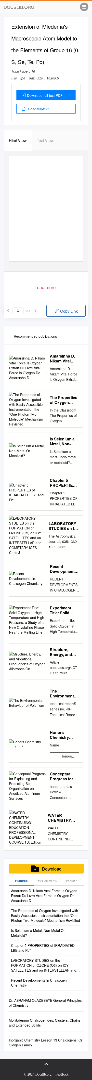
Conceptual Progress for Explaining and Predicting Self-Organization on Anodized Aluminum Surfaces (64, 776)
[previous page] (8, 310)
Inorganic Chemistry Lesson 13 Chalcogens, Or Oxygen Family (45, 1042)
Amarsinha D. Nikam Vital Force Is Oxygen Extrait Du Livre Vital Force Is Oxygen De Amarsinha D (63, 358)
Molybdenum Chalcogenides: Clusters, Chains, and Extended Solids (45, 1023)
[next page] (35, 310)
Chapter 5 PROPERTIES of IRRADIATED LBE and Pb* (64, 483)
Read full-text (38, 108)
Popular (71, 881)
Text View (45, 140)
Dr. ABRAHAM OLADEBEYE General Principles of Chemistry (45, 1003)
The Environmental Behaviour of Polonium (63, 693)
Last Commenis (46, 881)
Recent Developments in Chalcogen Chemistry (63, 569)
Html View (18, 140)
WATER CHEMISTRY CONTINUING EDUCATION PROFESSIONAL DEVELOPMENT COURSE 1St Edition (63, 818)
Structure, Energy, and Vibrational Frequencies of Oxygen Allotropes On (64, 652)
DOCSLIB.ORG (19, 7)
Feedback (61, 1074)
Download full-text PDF (45, 95)
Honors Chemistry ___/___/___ (61, 735)
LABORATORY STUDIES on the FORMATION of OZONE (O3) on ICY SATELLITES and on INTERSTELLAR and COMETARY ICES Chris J (64, 526)
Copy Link (68, 311)
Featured (21, 880)
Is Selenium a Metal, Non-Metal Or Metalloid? (62, 441)
